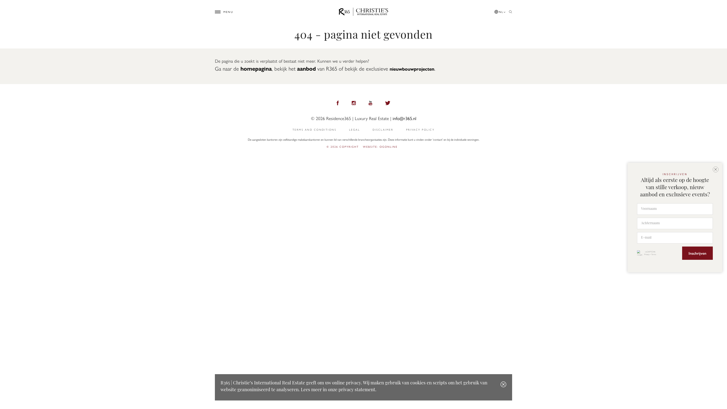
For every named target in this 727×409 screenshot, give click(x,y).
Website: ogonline (380, 146)
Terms (653, 254)
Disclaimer (383, 129)
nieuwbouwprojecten (412, 69)
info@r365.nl (404, 118)
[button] (500, 11)
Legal (354, 129)
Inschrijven (697, 253)
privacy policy (420, 129)
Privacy (646, 254)
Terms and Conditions (314, 129)
